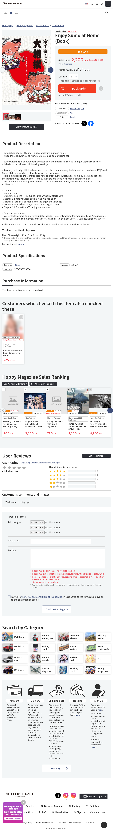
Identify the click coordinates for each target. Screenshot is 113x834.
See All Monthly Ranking (42, 383)
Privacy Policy (25, 822)
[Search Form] (101, 4)
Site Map (90, 822)
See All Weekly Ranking (14, 383)
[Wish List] (92, 3)
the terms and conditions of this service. (42, 596)
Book (73, 117)
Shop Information (44, 822)
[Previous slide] (3, 410)
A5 (71, 112)
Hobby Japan (77, 108)
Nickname (13, 540)
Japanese (20, 244)
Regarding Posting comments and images (40, 462)
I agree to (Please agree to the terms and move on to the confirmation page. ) (57, 598)
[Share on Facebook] (91, 123)
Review (12, 550)
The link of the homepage (69, 822)
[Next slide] (50, 70)
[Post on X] (84, 123)
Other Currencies (65, 64)
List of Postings (96, 455)
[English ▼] (86, 3)
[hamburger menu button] (108, 4)
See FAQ (55, 768)
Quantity (63, 76)
